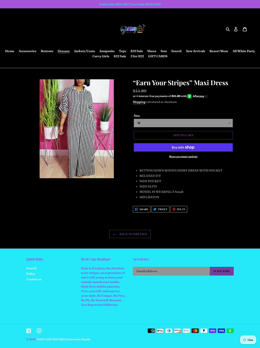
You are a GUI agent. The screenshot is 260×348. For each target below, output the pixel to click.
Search (31, 268)
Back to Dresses (133, 234)
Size (137, 116)
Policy (30, 274)
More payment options (183, 156)
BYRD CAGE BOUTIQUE (51, 339)
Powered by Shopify (78, 339)
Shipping (139, 102)
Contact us (34, 279)
